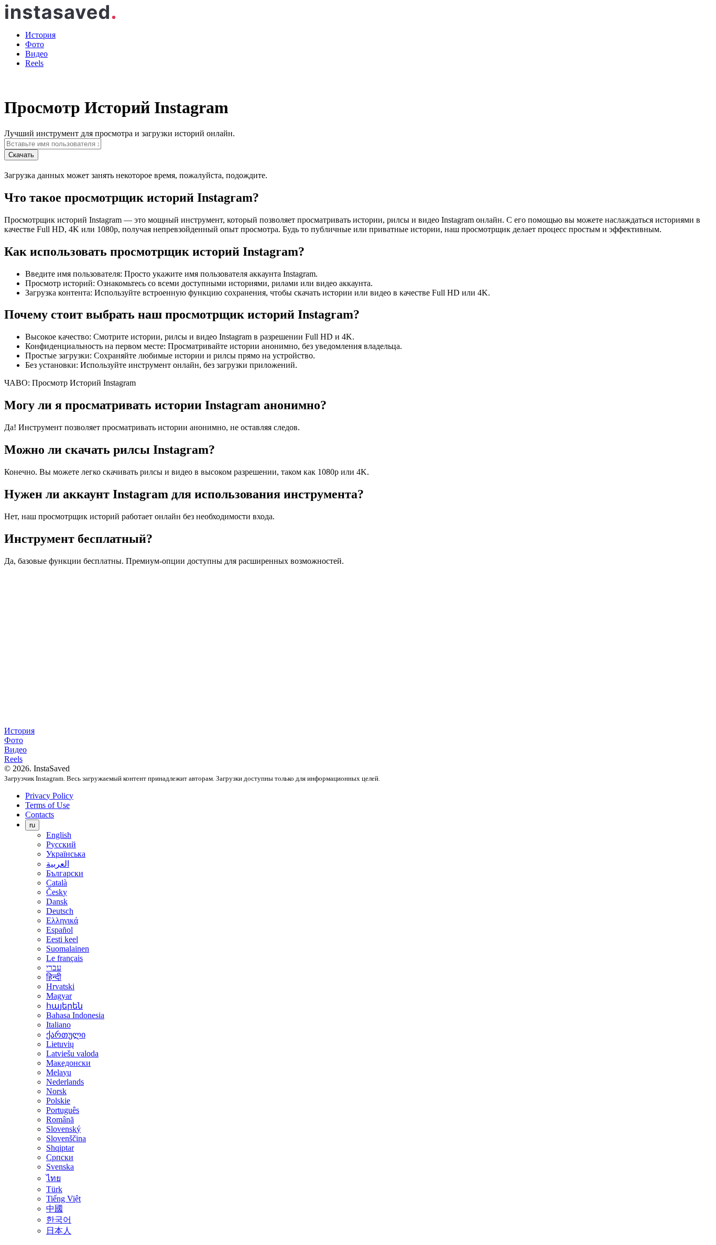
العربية (57, 863)
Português (62, 1110)
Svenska (60, 1166)
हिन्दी (53, 977)
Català (56, 882)
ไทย (53, 1178)
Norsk (56, 1091)
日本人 (58, 1230)
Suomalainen (67, 948)
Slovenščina (66, 1138)
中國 (54, 1208)
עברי (53, 967)
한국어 (58, 1219)
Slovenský (63, 1128)
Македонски (68, 1062)
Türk (54, 1189)
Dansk (57, 901)
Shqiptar (60, 1147)
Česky (56, 892)
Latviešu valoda (72, 1053)
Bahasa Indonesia (75, 1015)
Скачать (21, 155)
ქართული (65, 1034)
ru (32, 825)
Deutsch (59, 911)
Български (64, 873)
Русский (61, 844)
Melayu (58, 1072)
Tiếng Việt (63, 1198)
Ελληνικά (62, 920)
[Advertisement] (358, 647)
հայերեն (64, 1005)
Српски (59, 1157)
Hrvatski (60, 986)
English (58, 835)
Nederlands (65, 1081)
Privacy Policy (49, 795)
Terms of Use (47, 805)
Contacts (39, 814)
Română (60, 1119)
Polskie (58, 1100)
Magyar (59, 995)
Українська (65, 853)
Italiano (58, 1024)
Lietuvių (60, 1044)
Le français (64, 958)
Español (59, 929)
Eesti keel (62, 939)
